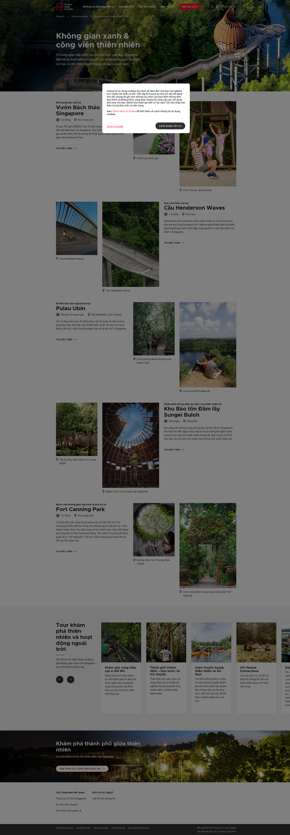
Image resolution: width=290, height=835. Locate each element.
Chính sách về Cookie (124, 111)
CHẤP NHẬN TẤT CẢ (170, 126)
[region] (146, 108)
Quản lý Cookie (115, 126)
